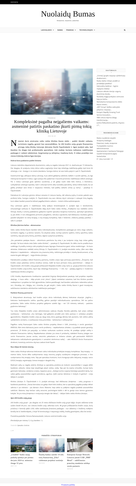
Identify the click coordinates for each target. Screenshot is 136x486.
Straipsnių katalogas (104, 140)
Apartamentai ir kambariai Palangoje (110, 151)
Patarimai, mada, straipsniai (107, 143)
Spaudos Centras (23, 425)
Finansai (70, 30)
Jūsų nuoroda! (105, 159)
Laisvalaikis (46, 30)
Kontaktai (14, 2)
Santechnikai (101, 156)
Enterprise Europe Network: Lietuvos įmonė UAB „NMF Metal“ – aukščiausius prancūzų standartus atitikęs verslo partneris (78, 460)
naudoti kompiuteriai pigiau (107, 154)
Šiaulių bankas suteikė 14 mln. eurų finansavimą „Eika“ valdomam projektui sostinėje (51, 457)
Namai (60, 30)
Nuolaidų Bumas (68, 14)
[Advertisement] (68, 48)
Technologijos (86, 30)
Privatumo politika (68, 485)
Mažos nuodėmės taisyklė (106, 138)
